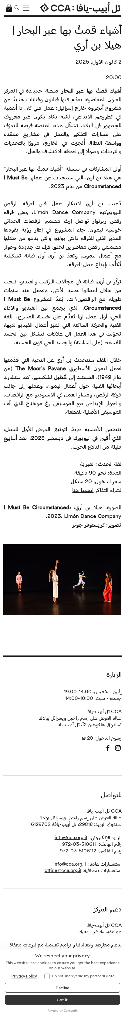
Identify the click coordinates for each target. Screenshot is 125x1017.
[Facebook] (108, 748)
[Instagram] (118, 748)
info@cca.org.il (71, 837)
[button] (9, 8)
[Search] (17, 8)
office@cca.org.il (63, 870)
